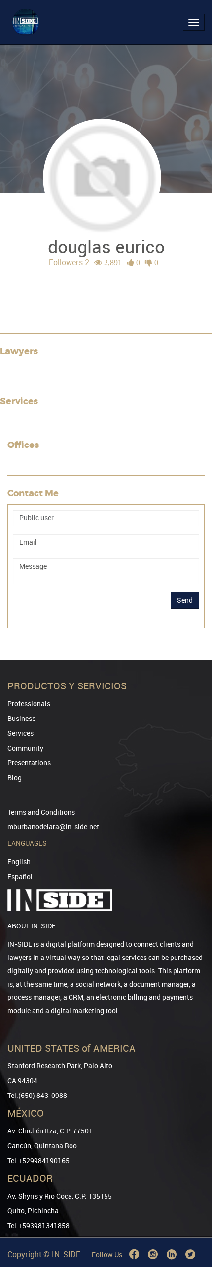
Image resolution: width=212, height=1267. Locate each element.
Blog (14, 777)
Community (25, 748)
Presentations (29, 762)
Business (21, 718)
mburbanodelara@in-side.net (53, 826)
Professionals (28, 703)
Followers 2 (69, 262)
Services (20, 733)
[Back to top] (191, 1209)
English (19, 861)
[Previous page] (191, 1224)
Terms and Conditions (41, 812)
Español (20, 876)
